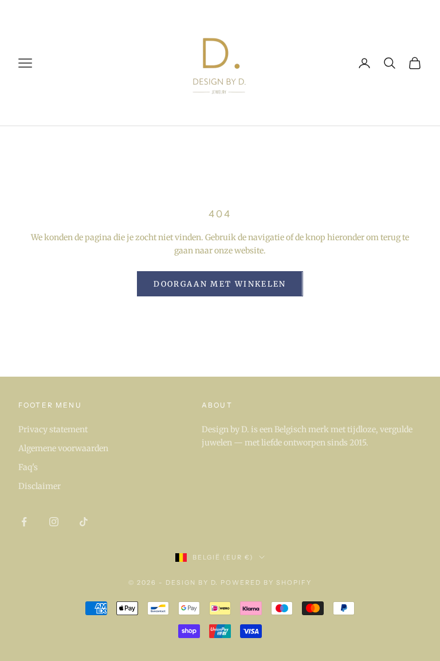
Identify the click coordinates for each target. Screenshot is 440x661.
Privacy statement (53, 429)
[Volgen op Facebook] (24, 521)
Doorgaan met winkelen (220, 284)
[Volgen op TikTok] (83, 521)
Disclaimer (39, 486)
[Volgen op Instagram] (54, 521)
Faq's (28, 467)
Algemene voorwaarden (63, 448)
